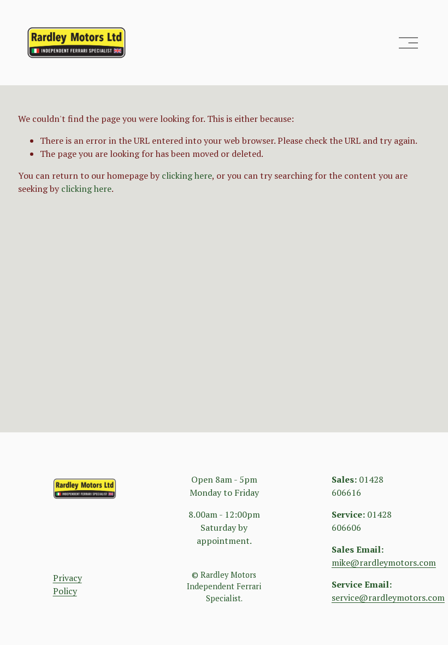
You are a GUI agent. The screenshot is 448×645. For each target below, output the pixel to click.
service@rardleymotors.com (388, 597)
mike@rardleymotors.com (384, 562)
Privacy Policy (67, 584)
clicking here (187, 175)
